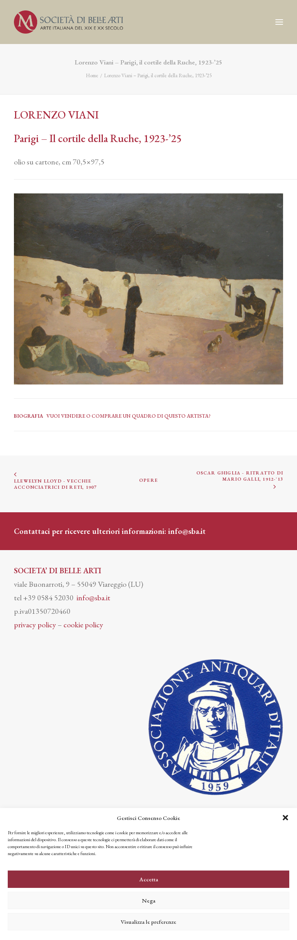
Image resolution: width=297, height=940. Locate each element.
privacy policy (35, 625)
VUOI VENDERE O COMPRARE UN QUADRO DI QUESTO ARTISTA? (128, 416)
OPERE (148, 480)
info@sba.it (187, 531)
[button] (285, 817)
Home (92, 75)
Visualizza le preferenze (148, 921)
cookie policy (83, 625)
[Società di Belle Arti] (68, 22)
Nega (148, 900)
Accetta (148, 879)
